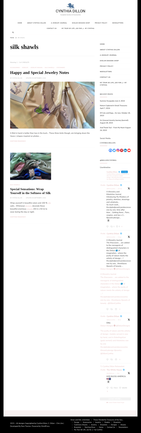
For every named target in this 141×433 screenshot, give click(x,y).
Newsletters (117, 23)
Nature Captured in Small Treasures (113, 105)
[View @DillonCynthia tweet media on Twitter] (108, 220)
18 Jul (119, 320)
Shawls (123, 425)
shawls (30, 209)
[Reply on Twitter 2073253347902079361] (108, 388)
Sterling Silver (90, 427)
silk (49, 203)
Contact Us (52, 28)
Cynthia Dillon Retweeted (113, 366)
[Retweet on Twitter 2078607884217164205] (112, 360)
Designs (114, 425)
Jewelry (25, 67)
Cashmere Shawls (81, 425)
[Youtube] (129, 150)
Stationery (61, 67)
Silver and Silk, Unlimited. (80, 420)
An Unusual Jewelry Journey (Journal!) (114, 120)
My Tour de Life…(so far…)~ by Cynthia (78, 28)
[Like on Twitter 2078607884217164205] (116, 360)
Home (20, 23)
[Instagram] (118, 150)
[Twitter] (114, 150)
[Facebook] (110, 150)
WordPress (45, 426)
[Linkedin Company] (125, 150)
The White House (114, 370)
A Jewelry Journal (59, 23)
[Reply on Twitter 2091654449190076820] (108, 227)
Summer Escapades (107, 101)
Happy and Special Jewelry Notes (39, 72)
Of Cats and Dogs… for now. (110, 113)
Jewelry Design (36, 67)
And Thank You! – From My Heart (112, 127)
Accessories (15, 67)
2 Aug (119, 237)
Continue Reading (17, 141)
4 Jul (118, 373)
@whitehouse (110, 373)
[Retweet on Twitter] (101, 366)
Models (107, 422)
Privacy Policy (101, 23)
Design (76, 422)
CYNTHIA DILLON (70, 11)
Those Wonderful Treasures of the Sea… (108, 420)
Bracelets (117, 422)
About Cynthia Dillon (36, 23)
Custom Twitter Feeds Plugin (115, 402)
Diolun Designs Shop (81, 23)
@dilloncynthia (111, 188)
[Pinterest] (121, 150)
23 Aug (120, 188)
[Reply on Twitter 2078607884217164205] (108, 360)
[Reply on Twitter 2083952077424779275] (108, 309)
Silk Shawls (49, 67)
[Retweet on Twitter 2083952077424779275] (112, 309)
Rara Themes (26, 426)
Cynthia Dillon (17, 78)
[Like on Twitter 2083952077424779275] (116, 309)
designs (28, 206)
